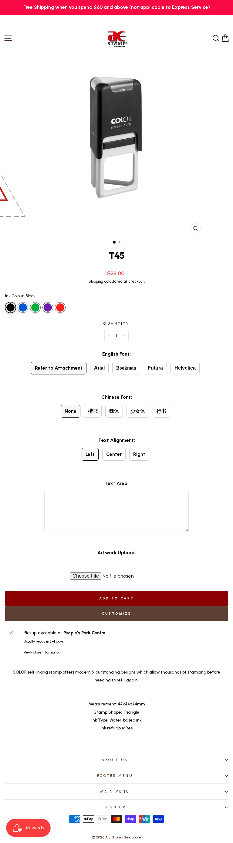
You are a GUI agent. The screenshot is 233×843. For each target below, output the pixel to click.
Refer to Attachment (59, 368)
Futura (155, 367)
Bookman (126, 367)
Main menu (115, 791)
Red (60, 307)
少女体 (137, 411)
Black (10, 307)
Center (114, 454)
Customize (116, 614)
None (70, 411)
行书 (161, 411)
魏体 (114, 411)
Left (90, 454)
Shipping (96, 281)
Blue (23, 307)
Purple (47, 307)
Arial (99, 367)
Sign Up (115, 807)
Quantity (116, 323)
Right (139, 454)
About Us (115, 760)
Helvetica (185, 367)
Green (35, 307)
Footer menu (115, 775)
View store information (42, 652)
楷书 (93, 411)
